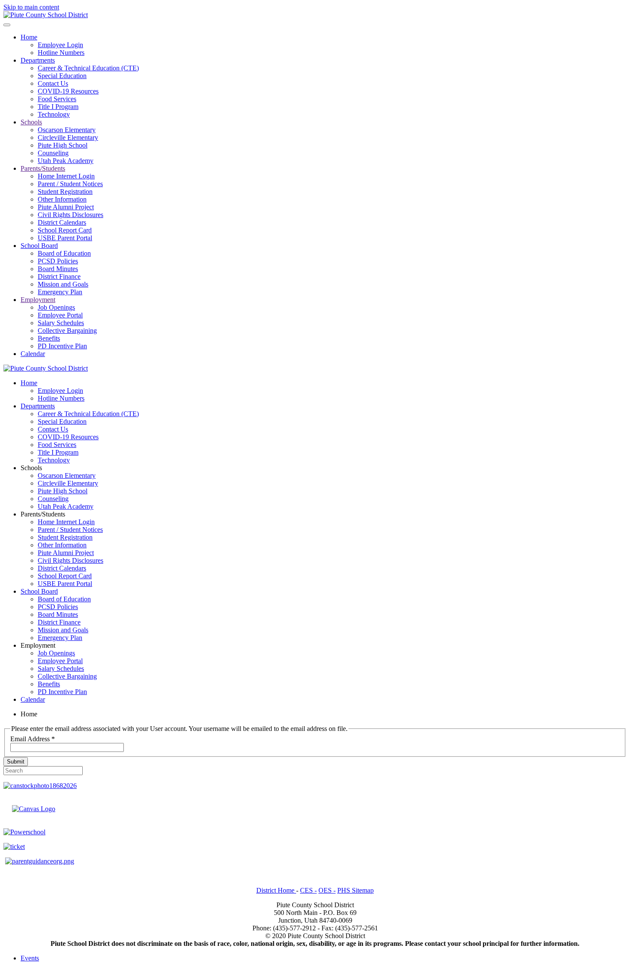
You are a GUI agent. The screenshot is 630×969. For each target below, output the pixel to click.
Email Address (32, 739)
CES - (308, 890)
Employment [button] (38, 645)
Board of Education (64, 253)
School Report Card (65, 230)
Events (30, 958)
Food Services (57, 99)
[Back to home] (45, 14)
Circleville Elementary (68, 137)
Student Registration (65, 191)
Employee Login (60, 44)
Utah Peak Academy (65, 160)
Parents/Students (43, 168)
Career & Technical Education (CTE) (88, 68)
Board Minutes (58, 268)
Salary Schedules (61, 322)
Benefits (49, 338)
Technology (54, 114)
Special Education (62, 75)
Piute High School (62, 145)
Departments (38, 60)
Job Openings (56, 307)
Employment (38, 299)
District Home (276, 890)
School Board (39, 245)
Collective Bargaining (67, 330)
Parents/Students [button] (43, 514)
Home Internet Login (66, 176)
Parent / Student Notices (70, 183)
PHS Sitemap (355, 890)
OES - (327, 890)
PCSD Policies (58, 261)
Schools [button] (31, 467)
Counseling (53, 153)
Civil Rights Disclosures (70, 214)
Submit (15, 761)
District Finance (59, 276)
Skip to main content (31, 7)
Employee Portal (60, 315)
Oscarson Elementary (67, 129)
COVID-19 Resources (68, 91)
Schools (31, 122)
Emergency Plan (60, 292)
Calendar (33, 353)
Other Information (62, 199)
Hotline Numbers (61, 52)
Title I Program (58, 106)
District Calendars (62, 222)
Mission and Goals (63, 284)
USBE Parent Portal (65, 237)
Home (29, 37)
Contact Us (53, 83)
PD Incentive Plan (62, 346)
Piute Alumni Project (66, 207)
